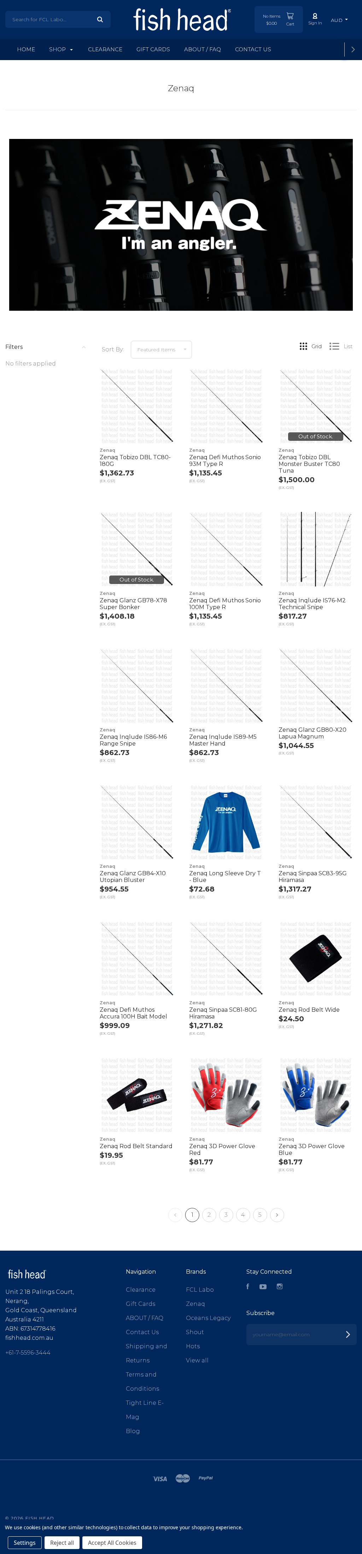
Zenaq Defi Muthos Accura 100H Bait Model (133, 1013)
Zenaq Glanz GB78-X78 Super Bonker (133, 603)
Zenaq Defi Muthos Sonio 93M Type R (225, 460)
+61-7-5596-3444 (28, 1352)
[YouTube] (263, 1287)
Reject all (62, 1543)
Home (26, 49)
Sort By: (113, 349)
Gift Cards (153, 49)
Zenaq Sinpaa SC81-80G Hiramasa (223, 1013)
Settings (25, 1543)
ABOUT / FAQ (202, 49)
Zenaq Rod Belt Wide (309, 1009)
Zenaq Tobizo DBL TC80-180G (135, 460)
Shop (58, 49)
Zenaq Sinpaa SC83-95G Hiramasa (313, 876)
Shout (195, 1332)
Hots (193, 1346)
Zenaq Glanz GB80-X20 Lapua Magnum (312, 733)
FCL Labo (200, 1289)
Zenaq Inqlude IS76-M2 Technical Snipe (312, 603)
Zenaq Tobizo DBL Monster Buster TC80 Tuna (309, 464)
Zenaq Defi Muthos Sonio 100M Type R (225, 603)
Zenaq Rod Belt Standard (136, 1146)
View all (197, 1360)
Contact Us (253, 49)
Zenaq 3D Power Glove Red (222, 1149)
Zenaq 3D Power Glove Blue (312, 1149)
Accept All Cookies (112, 1543)
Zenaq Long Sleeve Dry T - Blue (225, 876)
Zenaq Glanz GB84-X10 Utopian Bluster (133, 876)
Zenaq (195, 1304)
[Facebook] (247, 1287)
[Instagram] (279, 1287)
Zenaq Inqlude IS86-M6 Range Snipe (133, 740)
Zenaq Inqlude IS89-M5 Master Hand (223, 740)
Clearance (105, 49)
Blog (133, 1431)
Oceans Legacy (208, 1318)
